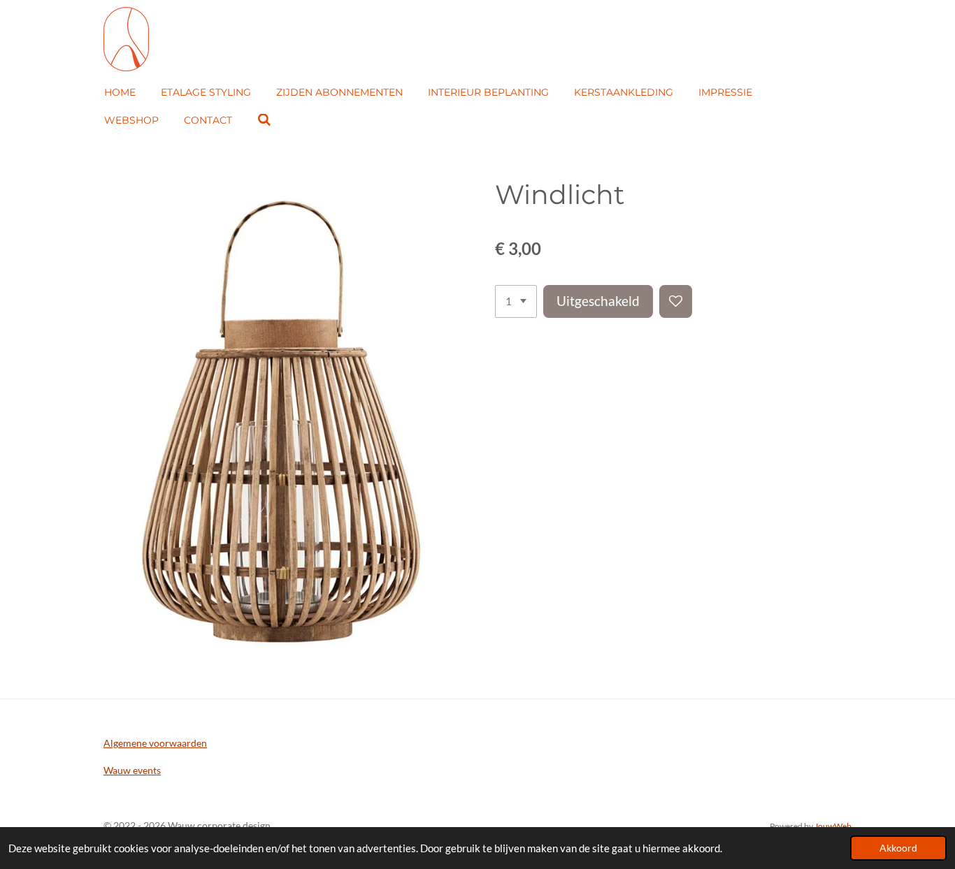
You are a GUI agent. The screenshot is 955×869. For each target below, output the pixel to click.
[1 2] (516, 301)
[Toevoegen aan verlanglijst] (675, 301)
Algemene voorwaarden (155, 743)
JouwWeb (833, 826)
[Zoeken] (264, 120)
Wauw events (132, 770)
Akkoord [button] (898, 848)
